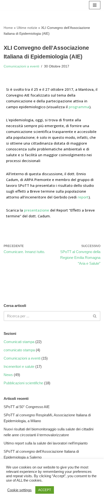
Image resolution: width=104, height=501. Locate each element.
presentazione (37, 210)
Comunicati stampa (19, 342)
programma (79, 106)
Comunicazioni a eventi (21, 66)
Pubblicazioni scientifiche (23, 383)
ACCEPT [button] (44, 490)
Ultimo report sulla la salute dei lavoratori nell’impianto (46, 443)
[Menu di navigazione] (94, 5)
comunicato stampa (19, 350)
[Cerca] (94, 316)
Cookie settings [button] (19, 490)
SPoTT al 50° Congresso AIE (27, 407)
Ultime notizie (27, 28)
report (83, 197)
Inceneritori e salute (19, 366)
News (8, 375)
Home (8, 28)
